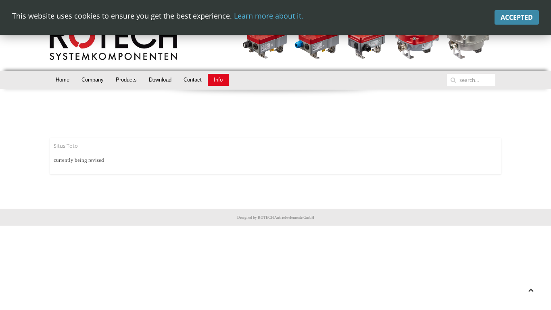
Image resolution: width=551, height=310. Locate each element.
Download (160, 80)
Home (62, 80)
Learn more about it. (268, 16)
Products (126, 80)
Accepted (517, 17)
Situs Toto (66, 145)
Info (218, 80)
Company (92, 80)
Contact (193, 80)
